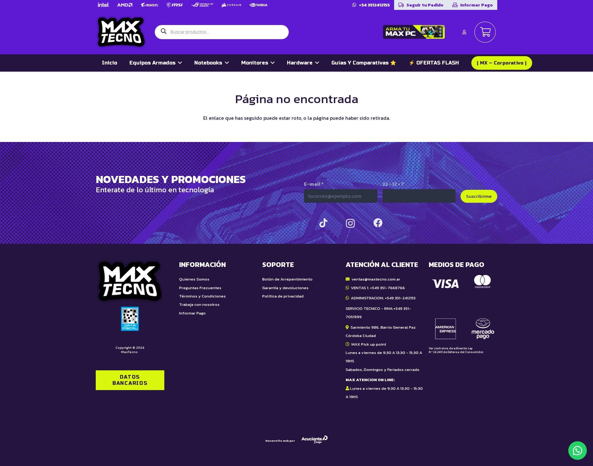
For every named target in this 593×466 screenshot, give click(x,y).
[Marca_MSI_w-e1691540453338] (175, 5)
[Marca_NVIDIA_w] (258, 5)
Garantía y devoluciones (285, 288)
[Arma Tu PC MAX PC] (414, 32)
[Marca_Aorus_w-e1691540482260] (149, 5)
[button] (577, 450)
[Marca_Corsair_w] (231, 5)
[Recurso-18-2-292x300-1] (463, 307)
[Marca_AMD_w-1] (125, 5)
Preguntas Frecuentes (200, 288)
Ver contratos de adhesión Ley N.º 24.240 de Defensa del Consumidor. (456, 350)
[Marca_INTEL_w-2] (103, 5)
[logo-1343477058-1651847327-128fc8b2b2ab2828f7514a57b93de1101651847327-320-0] (121, 32)
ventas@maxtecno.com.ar (375, 279)
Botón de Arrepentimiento (287, 279)
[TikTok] (323, 222)
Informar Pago (192, 313)
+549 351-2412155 (400, 298)
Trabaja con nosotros (199, 304)
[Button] (464, 32)
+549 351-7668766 (387, 288)
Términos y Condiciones (202, 296)
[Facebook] (378, 222)
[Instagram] (350, 223)
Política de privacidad (283, 296)
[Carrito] (485, 32)
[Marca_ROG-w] (202, 5)
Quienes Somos (194, 279)
